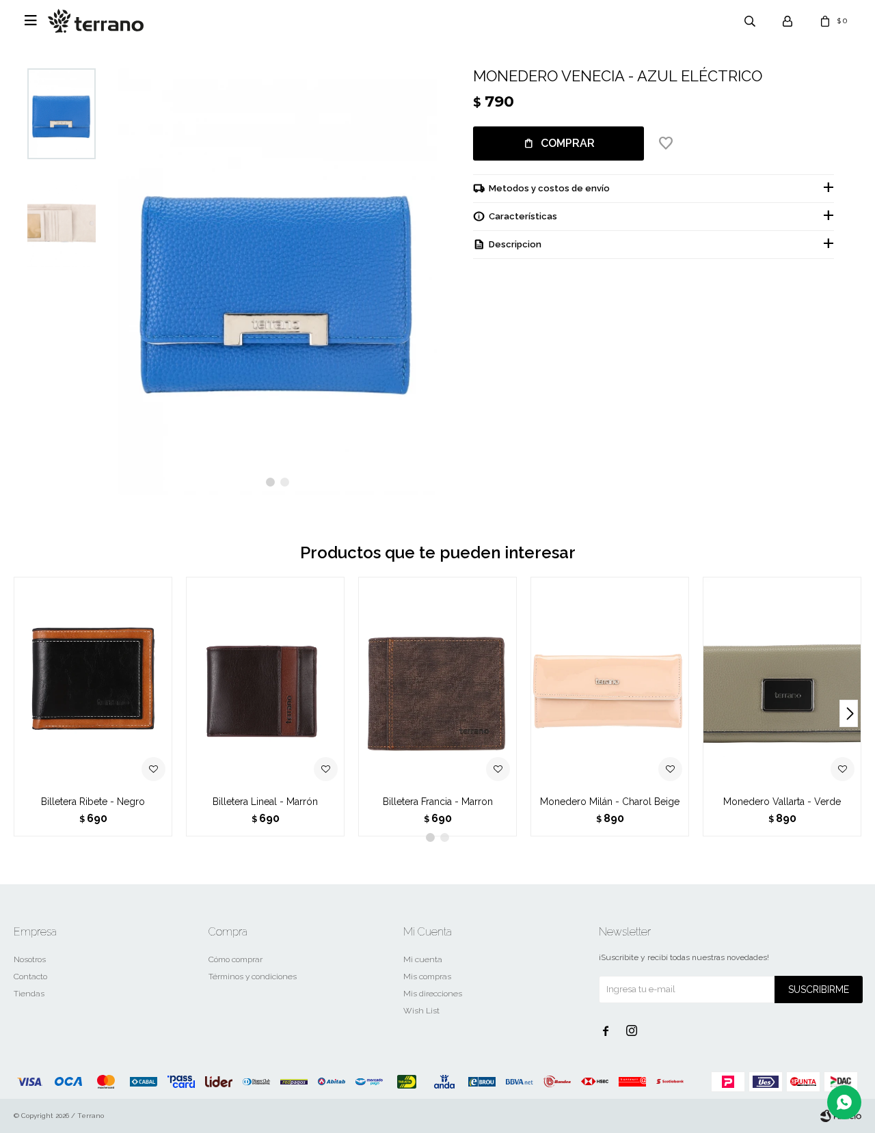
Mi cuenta (422, 959)
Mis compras (427, 976)
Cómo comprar (235, 959)
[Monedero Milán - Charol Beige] (609, 682)
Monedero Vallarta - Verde (782, 801)
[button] (270, 482)
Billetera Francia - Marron (438, 801)
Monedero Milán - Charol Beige (609, 801)
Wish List (421, 1010)
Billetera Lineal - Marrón (265, 801)
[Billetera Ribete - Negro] (93, 682)
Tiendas (29, 993)
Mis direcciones (432, 993)
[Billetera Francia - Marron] (437, 682)
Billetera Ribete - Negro (93, 801)
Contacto (30, 976)
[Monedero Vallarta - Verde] (782, 682)
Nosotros (30, 959)
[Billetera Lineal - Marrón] (265, 682)
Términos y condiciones (252, 976)
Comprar (568, 143)
